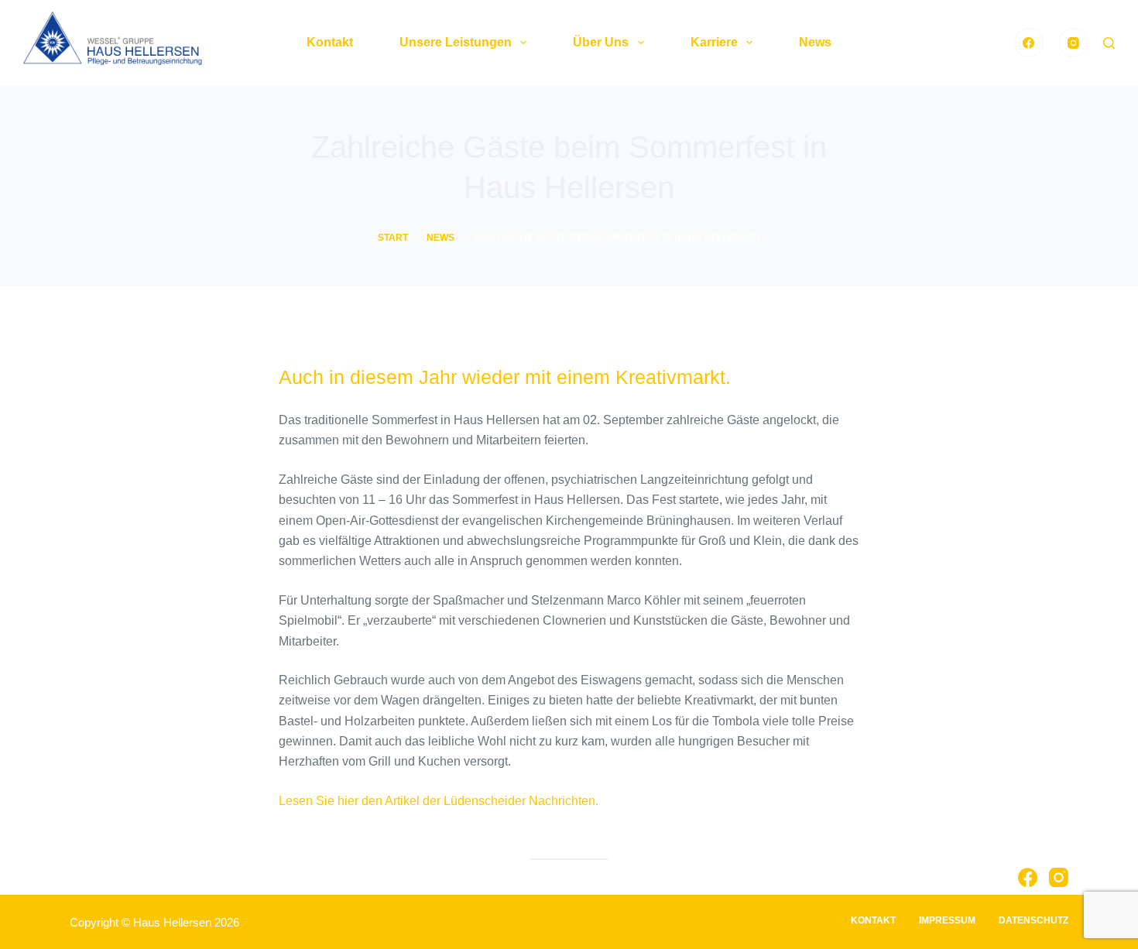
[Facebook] (1029, 42)
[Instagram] (1073, 42)
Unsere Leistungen (455, 42)
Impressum (947, 920)
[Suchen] (1109, 43)
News (815, 42)
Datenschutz (1033, 920)
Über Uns (601, 42)
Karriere (714, 42)
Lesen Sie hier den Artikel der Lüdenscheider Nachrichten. (438, 800)
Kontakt (330, 42)
